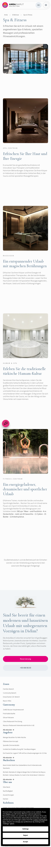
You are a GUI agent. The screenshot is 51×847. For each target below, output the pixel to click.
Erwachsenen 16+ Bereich (11, 697)
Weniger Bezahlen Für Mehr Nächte (14, 737)
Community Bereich (9, 693)
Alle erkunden (7, 730)
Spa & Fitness (27, 15)
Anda (6, 15)
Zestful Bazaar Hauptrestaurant (13, 710)
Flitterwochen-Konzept (10, 741)
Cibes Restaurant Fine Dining (12, 721)
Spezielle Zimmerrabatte (11, 745)
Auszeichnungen (8, 795)
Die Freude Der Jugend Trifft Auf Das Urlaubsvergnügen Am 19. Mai (25, 753)
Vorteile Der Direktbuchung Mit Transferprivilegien (19, 749)
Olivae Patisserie (8, 717)
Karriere (5, 799)
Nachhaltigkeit (8, 791)
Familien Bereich (8, 689)
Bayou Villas (7, 701)
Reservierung (25, 659)
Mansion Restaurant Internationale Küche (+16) (18, 725)
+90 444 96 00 (25, 667)
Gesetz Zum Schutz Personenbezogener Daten (18, 808)
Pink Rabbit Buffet (9, 714)
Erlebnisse (15, 15)
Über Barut (6, 787)
